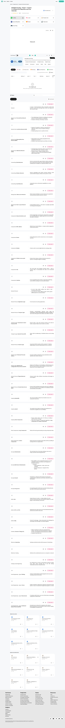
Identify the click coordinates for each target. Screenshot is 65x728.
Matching (33, 69)
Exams (11, 1)
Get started (61, 1)
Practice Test (26, 69)
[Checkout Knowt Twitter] (59, 719)
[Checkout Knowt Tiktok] (50, 719)
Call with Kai (51, 69)
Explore (8, 1)
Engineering (15, 4)
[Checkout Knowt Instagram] (53, 719)
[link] (17, 620)
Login (56, 1)
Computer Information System (24, 4)
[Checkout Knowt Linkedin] (62, 719)
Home (5, 1)
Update (51, 72)
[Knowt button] (53, 10)
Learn (19, 69)
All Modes (13, 69)
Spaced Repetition (42, 69)
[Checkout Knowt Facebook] (56, 719)
